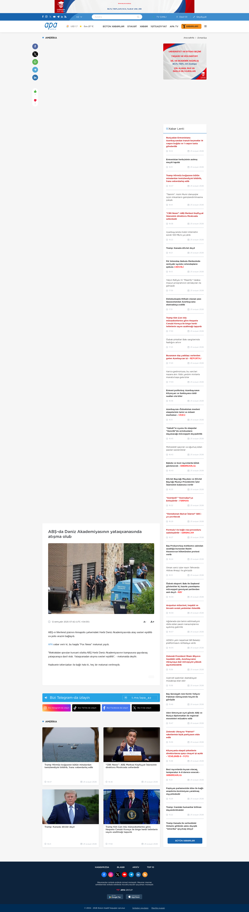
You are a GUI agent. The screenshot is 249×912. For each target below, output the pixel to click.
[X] (50, 17)
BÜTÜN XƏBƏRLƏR (113, 26)
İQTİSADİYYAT (159, 26)
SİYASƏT (132, 26)
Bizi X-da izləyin (144, 708)
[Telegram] (58, 17)
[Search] (138, 17)
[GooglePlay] (115, 897)
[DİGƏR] (204, 26)
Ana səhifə (189, 38)
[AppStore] (134, 897)
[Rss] (65, 17)
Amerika (202, 37)
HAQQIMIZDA (102, 867)
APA (50, 644)
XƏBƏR (144, 26)
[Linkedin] (62, 17)
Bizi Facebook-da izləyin (117, 708)
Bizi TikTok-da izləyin (87, 708)
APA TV (174, 26)
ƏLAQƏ (120, 867)
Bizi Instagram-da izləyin (58, 708)
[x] (117, 875)
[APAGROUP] (124, 890)
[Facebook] (43, 16)
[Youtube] (54, 17)
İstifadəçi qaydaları (140, 908)
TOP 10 (150, 867)
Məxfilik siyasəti (158, 908)
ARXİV (135, 867)
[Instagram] (46, 16)
